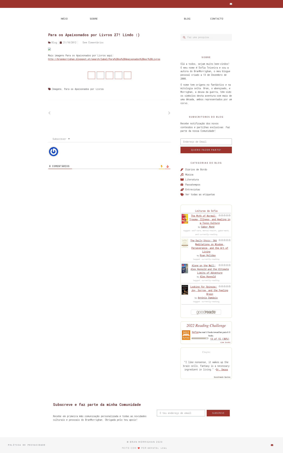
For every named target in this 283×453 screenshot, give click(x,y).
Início (64, 18)
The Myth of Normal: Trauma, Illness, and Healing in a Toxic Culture (209, 219)
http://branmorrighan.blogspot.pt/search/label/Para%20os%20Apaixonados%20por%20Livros (104, 59)
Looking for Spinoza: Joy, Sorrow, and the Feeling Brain (209, 290)
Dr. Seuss (222, 369)
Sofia (195, 332)
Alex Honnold (208, 276)
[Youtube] (225, 4)
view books (225, 342)
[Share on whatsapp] (127, 75)
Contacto (216, 18)
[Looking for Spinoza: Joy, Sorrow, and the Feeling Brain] (185, 293)
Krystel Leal (157, 448)
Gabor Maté (207, 226)
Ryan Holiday (208, 255)
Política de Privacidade (27, 445)
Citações (206, 351)
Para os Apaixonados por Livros (84, 89)
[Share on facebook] (91, 75)
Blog (187, 18)
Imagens (56, 89)
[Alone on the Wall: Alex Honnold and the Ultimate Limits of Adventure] (185, 272)
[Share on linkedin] (109, 75)
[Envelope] (231, 4)
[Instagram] (214, 4)
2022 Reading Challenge (206, 325)
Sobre (94, 18)
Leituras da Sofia (206, 210)
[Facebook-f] (204, 4)
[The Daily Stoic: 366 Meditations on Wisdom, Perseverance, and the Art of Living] (185, 247)
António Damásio (208, 297)
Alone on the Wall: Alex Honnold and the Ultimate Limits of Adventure (210, 269)
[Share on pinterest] (118, 75)
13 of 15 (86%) (219, 338)
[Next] (140, 113)
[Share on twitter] (100, 75)
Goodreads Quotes (222, 377)
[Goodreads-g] (220, 4)
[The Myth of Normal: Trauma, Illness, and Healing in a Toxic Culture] (185, 222)
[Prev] (78, 113)
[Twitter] (209, 4)
